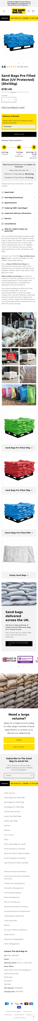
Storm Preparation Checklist (15, 858)
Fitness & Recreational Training (16, 907)
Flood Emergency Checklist (14, 849)
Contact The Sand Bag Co (18, 644)
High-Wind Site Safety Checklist (16, 863)
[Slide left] (14, 63)
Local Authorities (10, 921)
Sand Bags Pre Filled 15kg (18, 490)
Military (7, 925)
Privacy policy (8, 1014)
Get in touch (19, 747)
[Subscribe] (31, 775)
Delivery (7, 825)
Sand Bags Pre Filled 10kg (17, 448)
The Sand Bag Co (16, 959)
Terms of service (19, 1014)
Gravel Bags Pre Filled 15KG (18, 533)
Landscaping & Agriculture (14, 916)
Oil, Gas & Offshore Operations (15, 930)
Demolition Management (14, 888)
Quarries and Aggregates (13, 939)
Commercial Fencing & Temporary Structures (17, 877)
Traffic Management (12, 944)
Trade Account (9, 793)
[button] (4, 11)
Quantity (4, 95)
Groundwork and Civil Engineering (17, 911)
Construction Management (14, 883)
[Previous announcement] (4, 3)
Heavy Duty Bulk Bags (12, 816)
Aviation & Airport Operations (15, 871)
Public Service (9, 935)
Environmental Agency (13, 893)
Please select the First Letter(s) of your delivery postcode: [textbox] (18, 122)
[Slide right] (23, 63)
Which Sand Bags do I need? (13, 107)
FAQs (6, 839)
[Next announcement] (34, 3)
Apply (19, 740)
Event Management (12, 897)
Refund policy (28, 1011)
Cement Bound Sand (12, 812)
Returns (7, 830)
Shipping (13, 92)
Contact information (20, 1018)
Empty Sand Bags (17, 575)
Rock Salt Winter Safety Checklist (17, 853)
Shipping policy (31, 1014)
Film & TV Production (12, 902)
